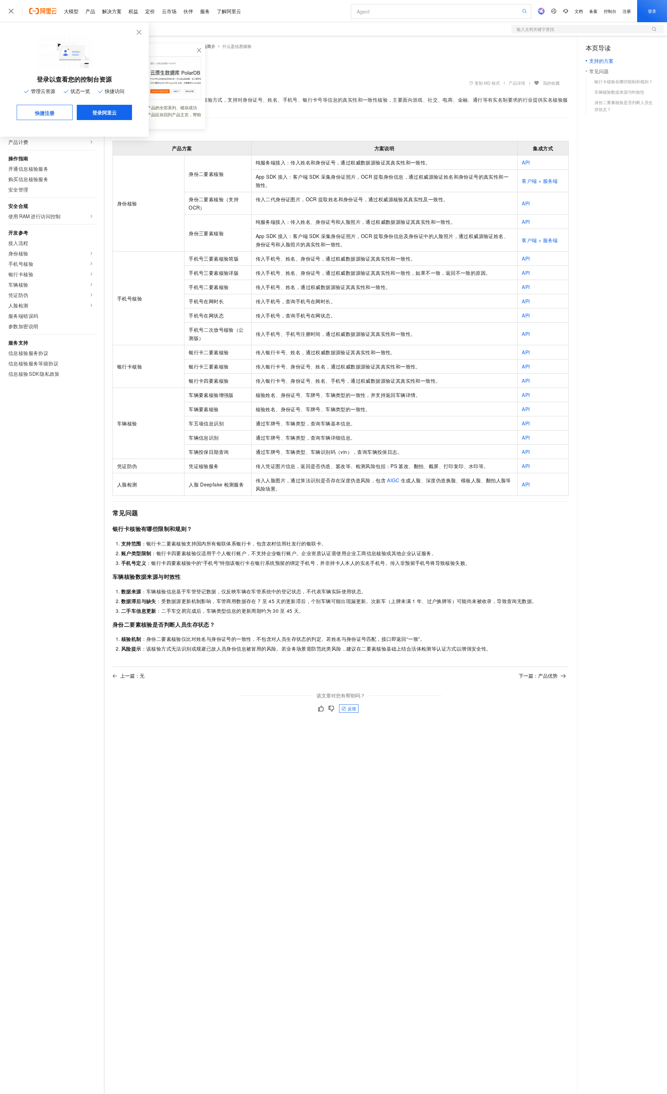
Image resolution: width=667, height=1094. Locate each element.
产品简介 (207, 46)
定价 (150, 11)
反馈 (352, 708)
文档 (579, 11)
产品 (90, 11)
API (526, 162)
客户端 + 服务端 (540, 180)
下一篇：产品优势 (538, 675)
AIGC (393, 480)
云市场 (169, 11)
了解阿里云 (229, 11)
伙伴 (188, 11)
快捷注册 (45, 112)
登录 (652, 11)
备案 (593, 11)
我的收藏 (551, 83)
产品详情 (517, 83)
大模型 (71, 11)
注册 (627, 11)
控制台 (610, 11)
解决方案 (112, 11)
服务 (205, 11)
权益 (133, 11)
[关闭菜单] (11, 11)
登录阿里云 (104, 112)
